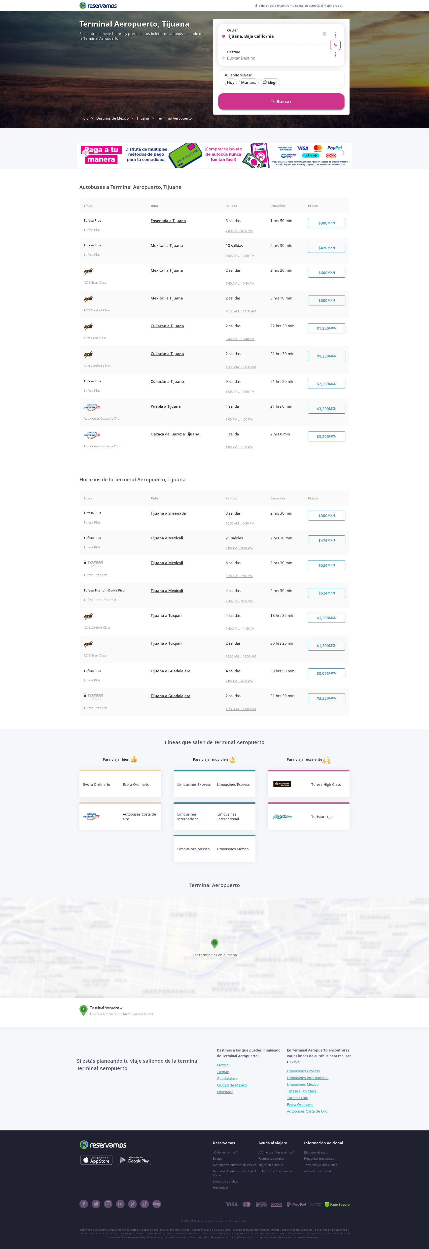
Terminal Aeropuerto (174, 118)
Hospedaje (220, 1187)
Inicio (83, 118)
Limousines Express (303, 1071)
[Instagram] (108, 1204)
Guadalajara (227, 1078)
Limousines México (303, 1084)
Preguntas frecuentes (319, 1158)
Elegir (273, 82)
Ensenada (225, 1091)
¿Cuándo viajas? (238, 75)
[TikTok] (144, 1204)
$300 (327, 223)
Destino (233, 52)
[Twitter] (96, 1204)
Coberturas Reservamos (275, 1171)
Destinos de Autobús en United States (234, 1173)
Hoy (231, 82)
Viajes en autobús (270, 1165)
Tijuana (143, 118)
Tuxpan (223, 1071)
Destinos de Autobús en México (234, 1165)
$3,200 (326, 408)
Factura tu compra (271, 1158)
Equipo (217, 1158)
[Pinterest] (132, 1204)
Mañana (248, 82)
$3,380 (326, 698)
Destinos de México (112, 118)
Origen (233, 30)
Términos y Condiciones (320, 1165)
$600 (327, 272)
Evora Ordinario (300, 1104)
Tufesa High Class (302, 1091)
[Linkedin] (120, 1204)
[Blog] (156, 1204)
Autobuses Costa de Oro (307, 1111)
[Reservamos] (98, 5)
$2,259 (326, 383)
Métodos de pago (316, 1152)
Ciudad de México (232, 1085)
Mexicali (224, 1065)
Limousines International (307, 1077)
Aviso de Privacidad (317, 1171)
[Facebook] (83, 1204)
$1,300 (326, 617)
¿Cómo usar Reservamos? (276, 1152)
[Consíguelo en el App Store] (96, 1160)
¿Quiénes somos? (225, 1152)
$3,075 (326, 673)
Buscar (283, 101)
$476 (327, 247)
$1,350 (326, 328)
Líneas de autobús (225, 1181)
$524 (327, 565)
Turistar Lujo (297, 1097)
